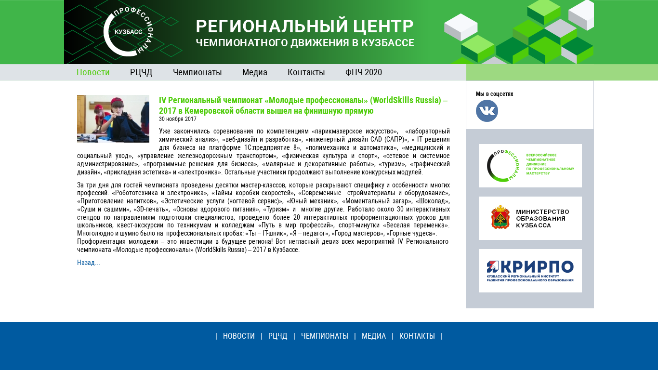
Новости (93, 72)
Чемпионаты (197, 72)
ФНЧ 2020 (363, 72)
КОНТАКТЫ (417, 336)
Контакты (306, 72)
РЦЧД (141, 72)
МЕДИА (374, 336)
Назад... (89, 262)
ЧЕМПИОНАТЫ (324, 336)
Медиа (254, 72)
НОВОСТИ (239, 336)
